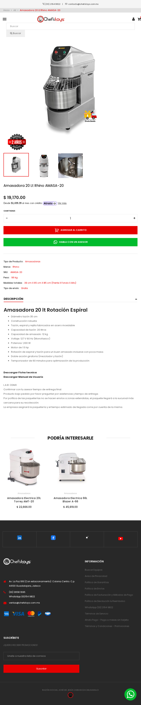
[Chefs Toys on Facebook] (53, 538)
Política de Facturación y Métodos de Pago (109, 594)
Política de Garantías (97, 582)
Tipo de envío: (11, 288)
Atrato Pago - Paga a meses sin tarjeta (107, 619)
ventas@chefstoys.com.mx (24, 602)
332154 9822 (28, 596)
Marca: (7, 266)
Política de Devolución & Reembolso (105, 601)
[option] (16, 164)
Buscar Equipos (93, 569)
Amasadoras (24, 493)
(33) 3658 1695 (17, 592)
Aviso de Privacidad (96, 576)
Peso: (6, 277)
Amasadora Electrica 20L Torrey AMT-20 (24, 499)
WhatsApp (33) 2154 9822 (99, 607)
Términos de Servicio (96, 613)
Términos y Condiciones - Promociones (107, 626)
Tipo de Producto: (13, 261)
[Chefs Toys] (51, 19)
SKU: (5, 272)
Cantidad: (9, 210)
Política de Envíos (94, 588)
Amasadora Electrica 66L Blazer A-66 (70, 499)
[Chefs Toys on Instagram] (87, 538)
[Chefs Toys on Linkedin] (19, 538)
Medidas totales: (13, 282)
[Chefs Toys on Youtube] (120, 539)
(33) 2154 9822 (54, 4)
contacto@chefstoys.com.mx (83, 4)
